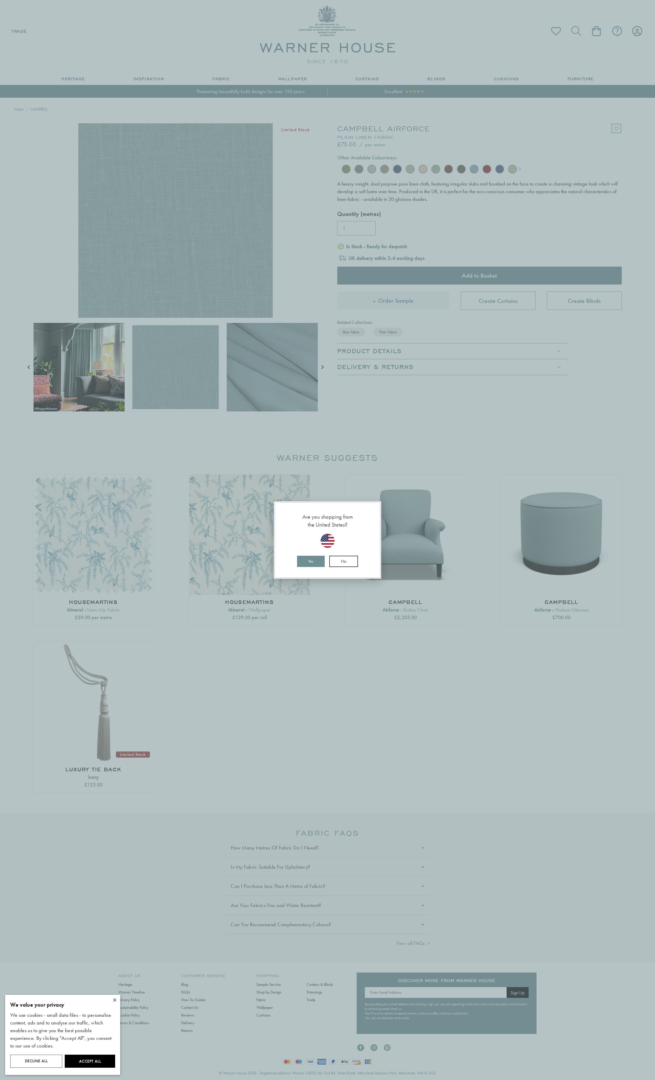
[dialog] (62, 1035)
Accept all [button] (90, 1061)
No (343, 561)
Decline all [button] (36, 1061)
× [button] (114, 1000)
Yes (310, 561)
